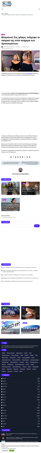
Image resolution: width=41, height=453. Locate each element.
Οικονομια (5, 410)
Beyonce (3, 48)
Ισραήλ (19, 357)
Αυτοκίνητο (5, 386)
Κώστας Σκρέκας (26, 359)
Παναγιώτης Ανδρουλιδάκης (21, 174)
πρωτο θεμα (5, 415)
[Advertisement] (20, 25)
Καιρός (4, 394)
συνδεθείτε (14, 217)
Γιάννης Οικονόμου (6, 355)
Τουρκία (24, 366)
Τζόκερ (4, 421)
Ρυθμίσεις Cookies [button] (5, 450)
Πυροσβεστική (10, 364)
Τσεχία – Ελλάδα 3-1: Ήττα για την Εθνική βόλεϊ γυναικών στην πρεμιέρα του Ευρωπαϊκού (20, 267)
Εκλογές (26, 355)
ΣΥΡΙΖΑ (32, 364)
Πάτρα (27, 362)
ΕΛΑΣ (22, 355)
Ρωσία (28, 364)
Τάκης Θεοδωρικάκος (17, 366)
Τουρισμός (5, 423)
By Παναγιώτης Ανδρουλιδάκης (8, 46)
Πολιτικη (4, 413)
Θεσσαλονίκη (13, 357)
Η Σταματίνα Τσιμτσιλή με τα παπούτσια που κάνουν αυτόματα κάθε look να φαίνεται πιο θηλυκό (10, 190)
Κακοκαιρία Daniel (26, 357)
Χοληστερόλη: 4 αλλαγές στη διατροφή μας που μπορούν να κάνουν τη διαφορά (18, 274)
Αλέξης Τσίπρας (20, 353)
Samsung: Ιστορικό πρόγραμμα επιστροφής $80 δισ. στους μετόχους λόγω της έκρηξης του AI (20, 278)
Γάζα (30, 353)
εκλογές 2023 (35, 366)
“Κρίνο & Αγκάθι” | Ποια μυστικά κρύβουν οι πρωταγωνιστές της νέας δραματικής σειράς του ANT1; (30, 190)
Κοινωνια (4, 397)
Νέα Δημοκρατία (5, 362)
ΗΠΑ (36, 355)
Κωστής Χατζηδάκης (16, 359)
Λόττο (4, 402)
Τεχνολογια (5, 418)
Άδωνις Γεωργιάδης (11, 353)
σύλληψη (4, 371)
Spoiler (4, 353)
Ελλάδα (32, 355)
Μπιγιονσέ (8, 48)
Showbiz (3, 34)
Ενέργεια (4, 391)
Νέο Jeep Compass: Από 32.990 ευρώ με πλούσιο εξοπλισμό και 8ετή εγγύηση (18, 281)
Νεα (23, 308)
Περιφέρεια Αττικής (34, 362)
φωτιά (12, 48)
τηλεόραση (10, 371)
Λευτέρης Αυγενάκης (35, 359)
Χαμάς (30, 366)
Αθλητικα (4, 308)
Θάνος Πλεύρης (5, 357)
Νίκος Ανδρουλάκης (14, 362)
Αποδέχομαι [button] (12, 450)
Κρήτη (33, 357)
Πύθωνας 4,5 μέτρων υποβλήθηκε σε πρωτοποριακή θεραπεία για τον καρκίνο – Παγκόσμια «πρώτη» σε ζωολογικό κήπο (20, 271)
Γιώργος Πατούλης (15, 355)
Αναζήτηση (6, 222)
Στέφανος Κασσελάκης (7, 366)
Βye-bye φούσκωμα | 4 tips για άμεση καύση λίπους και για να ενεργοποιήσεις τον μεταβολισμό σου (10, 207)
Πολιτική (4, 364)
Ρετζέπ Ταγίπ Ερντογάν (20, 364)
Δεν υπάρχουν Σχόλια (25, 46)
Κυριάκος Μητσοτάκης (7, 359)
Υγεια (4, 426)
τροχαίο (16, 371)
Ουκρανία (22, 362)
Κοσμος (4, 399)
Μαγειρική (4, 405)
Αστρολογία (5, 383)
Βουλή (26, 353)
